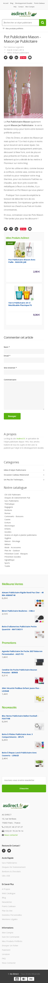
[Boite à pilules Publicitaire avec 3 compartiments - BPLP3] (39, 745)
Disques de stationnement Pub (17, 497)
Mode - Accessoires (12, 547)
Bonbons (8, 510)
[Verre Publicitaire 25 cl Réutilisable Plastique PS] (24, 293)
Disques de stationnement (14, 867)
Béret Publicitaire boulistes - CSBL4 (18, 611)
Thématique (9, 504)
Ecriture (7, 522)
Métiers (7, 544)
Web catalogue (8, 893)
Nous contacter (11, 835)
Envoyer (12, 416)
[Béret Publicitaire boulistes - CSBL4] (39, 619)
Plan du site (7, 910)
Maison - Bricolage (12, 541)
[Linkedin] (16, 57)
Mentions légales (10, 919)
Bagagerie (8, 507)
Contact (21, 7)
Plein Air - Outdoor (12, 550)
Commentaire (10, 379)
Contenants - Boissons (13, 516)
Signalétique (9, 560)
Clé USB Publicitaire (12, 494)
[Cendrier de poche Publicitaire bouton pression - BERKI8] (39, 680)
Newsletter (7, 902)
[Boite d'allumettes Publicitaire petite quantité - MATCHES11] (39, 634)
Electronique (9, 525)
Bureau (7, 513)
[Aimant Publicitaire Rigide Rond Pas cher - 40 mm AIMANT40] (39, 603)
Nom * (7, 347)
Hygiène (7, 538)
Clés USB (6, 875)
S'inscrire (24, 788)
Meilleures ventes (12, 584)
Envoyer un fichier (10, 945)
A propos (6, 889)
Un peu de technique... (14, 479)
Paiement (6, 950)
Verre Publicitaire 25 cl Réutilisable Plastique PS (20, 303)
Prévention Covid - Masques (16, 553)
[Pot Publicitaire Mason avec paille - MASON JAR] (24, 249)
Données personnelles (12, 915)
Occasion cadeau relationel (16, 475)
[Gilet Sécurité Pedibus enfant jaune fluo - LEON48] (39, 699)
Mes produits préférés (14, 28)
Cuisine (7, 519)
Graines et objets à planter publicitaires (20, 535)
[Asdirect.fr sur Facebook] (4, 851)
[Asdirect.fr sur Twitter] (9, 851)
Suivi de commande (10, 936)
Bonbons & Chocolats (11, 871)
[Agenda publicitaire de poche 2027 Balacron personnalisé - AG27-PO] (39, 662)
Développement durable (23, 3)
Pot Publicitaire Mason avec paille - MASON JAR (21, 260)
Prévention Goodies (12, 557)
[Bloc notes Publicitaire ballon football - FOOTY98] (39, 726)
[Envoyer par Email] (30, 57)
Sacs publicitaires (9, 862)
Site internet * (10, 368)
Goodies (7, 532)
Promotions (9, 643)
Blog (11, 3)
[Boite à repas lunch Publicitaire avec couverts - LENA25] (39, 763)
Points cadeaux (39, 3)
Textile (7, 566)
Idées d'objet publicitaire (18, 52)
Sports (7, 563)
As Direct (14, 974)
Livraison (6, 954)
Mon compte (29, 7)
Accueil (5, 3)
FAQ (15, 7)
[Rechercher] (42, 22)
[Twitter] (5, 57)
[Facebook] (11, 57)
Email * (7, 355)
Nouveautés (9, 707)
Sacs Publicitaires (11, 501)
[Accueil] (24, 14)
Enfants (7, 529)
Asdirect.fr (21, 438)
